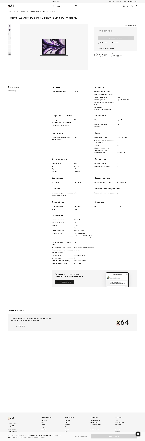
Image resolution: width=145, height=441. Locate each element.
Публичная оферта (119, 422)
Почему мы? (117, 429)
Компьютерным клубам (95, 424)
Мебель (42, 422)
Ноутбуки (16, 11)
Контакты (125, 1)
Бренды (116, 420)
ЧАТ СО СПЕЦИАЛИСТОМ (64, 282)
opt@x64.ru (41, 435)
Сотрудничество (94, 427)
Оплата (131, 1)
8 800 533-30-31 (56, 1)
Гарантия (111, 1)
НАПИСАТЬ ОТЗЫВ (20, 326)
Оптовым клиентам (94, 422)
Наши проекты (118, 424)
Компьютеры (44, 420)
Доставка (118, 1)
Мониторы (43, 424)
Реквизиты (117, 431)
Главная (10, 11)
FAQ (136, 1)
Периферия (43, 429)
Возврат (67, 429)
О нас (116, 427)
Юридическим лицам (95, 420)
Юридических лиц (13, 437)
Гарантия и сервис (94, 429)
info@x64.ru (11, 426)
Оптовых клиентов (32, 435)
